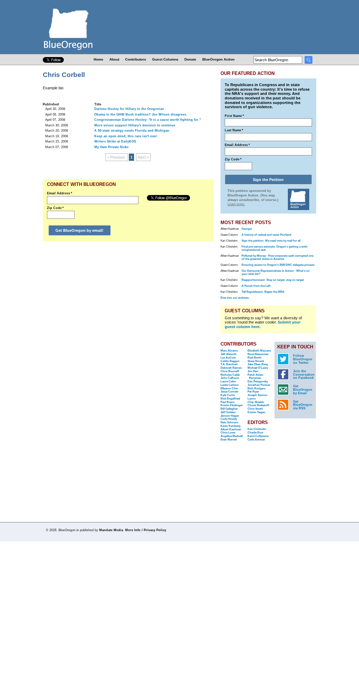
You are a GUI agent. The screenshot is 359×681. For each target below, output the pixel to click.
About (114, 59)
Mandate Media (111, 530)
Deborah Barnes (231, 367)
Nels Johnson (229, 422)
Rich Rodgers (256, 388)
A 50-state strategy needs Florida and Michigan (131, 130)
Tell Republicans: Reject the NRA (263, 291)
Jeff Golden (228, 412)
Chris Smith (255, 408)
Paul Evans (228, 402)
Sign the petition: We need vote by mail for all (271, 240)
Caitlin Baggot (230, 361)
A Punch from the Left (256, 285)
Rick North (255, 357)
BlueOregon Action (218, 59)
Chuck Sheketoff (258, 405)
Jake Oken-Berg (258, 364)
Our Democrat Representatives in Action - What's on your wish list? (276, 272)
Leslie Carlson (230, 385)
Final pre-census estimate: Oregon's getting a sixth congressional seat (274, 248)
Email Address (59, 193)
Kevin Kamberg (231, 426)
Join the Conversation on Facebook (303, 374)
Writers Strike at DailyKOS (115, 141)
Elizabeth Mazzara (259, 350)
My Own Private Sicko (111, 147)
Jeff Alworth (229, 354)
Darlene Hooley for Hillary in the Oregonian (129, 109)
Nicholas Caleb (230, 374)
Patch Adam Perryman (255, 376)
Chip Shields (256, 402)
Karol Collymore (258, 436)
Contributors (135, 59)
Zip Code (55, 208)
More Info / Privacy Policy (145, 530)
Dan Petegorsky (258, 381)
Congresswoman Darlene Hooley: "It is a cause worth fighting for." (147, 119)
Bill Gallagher (229, 408)
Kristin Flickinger (232, 405)
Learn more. (236, 204)
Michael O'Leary (258, 367)
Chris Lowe (228, 432)
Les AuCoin (228, 357)
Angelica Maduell (232, 436)
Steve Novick (256, 361)
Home (98, 59)
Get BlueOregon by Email (302, 389)
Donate (190, 59)
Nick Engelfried (230, 398)
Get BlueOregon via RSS (302, 405)
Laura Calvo (228, 381)
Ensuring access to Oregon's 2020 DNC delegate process (278, 264)
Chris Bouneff (230, 371)
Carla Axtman (256, 439)
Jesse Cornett (229, 391)
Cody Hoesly (229, 419)
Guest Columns (165, 59)
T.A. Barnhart (229, 364)
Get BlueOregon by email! (79, 230)
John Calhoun (230, 378)
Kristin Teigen (256, 412)
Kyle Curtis (228, 395)
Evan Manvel (229, 439)
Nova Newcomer (258, 354)
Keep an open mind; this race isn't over (125, 136)
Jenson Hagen (230, 415)
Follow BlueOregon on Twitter (302, 359)
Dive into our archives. (235, 297)
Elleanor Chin (229, 388)
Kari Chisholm (257, 429)
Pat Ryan (253, 391)
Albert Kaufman (231, 429)
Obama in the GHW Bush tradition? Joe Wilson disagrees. (140, 114)
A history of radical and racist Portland (266, 234)
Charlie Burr (255, 432)
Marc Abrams (229, 350)
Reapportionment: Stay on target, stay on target (273, 280)
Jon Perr (253, 371)
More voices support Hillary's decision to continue (134, 125)
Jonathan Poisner (259, 385)
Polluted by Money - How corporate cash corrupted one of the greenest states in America (277, 257)
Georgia (247, 228)
